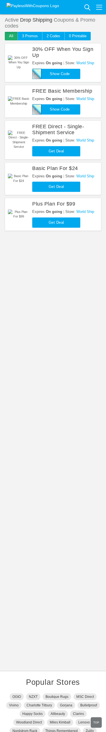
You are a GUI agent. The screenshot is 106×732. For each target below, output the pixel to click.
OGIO (16, 697)
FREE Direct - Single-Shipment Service (58, 129)
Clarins (78, 714)
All (11, 36)
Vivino (14, 705)
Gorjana (66, 705)
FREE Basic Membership (62, 91)
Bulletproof (88, 705)
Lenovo (84, 722)
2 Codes (53, 36)
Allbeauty (58, 714)
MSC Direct (85, 697)
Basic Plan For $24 (55, 168)
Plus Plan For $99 (53, 204)
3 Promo (30, 36)
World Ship (85, 63)
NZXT (33, 697)
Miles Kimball (60, 722)
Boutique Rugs (57, 697)
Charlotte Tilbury (39, 705)
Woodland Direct (29, 722)
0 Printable (77, 36)
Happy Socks (32, 714)
